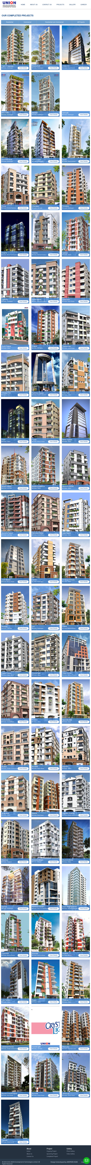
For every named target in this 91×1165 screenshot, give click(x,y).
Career (84, 4)
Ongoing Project (51, 1151)
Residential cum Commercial (54, 22)
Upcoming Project (52, 1154)
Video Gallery (71, 1154)
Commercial (27, 22)
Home (23, 4)
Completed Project (52, 1156)
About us (34, 4)
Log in (83, 1162)
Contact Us (30, 1156)
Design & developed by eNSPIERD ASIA (64, 1162)
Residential (9, 22)
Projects (60, 4)
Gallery (72, 4)
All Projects (81, 22)
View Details (23, 68)
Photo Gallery (71, 1151)
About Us (29, 1154)
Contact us (47, 4)
